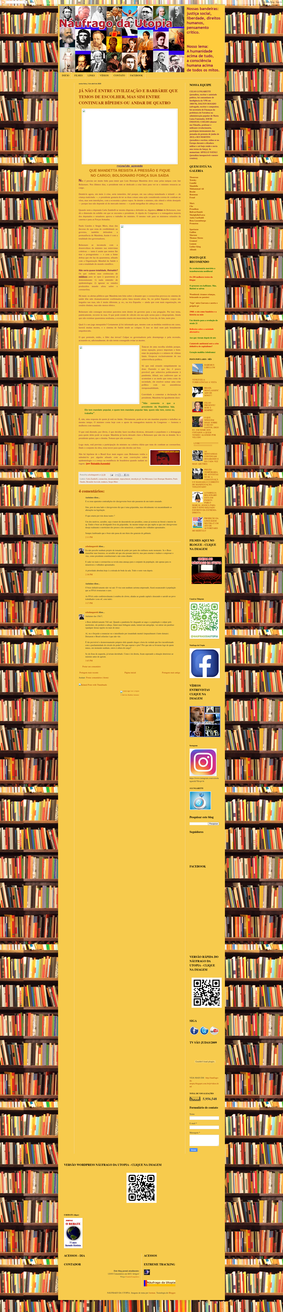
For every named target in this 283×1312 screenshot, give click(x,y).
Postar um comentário (91, 666)
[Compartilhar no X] (122, 474)
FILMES (78, 75)
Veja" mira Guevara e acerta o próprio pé (204, 304)
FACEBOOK (136, 75)
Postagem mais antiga (171, 672)
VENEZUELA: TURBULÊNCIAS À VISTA (204, 380)
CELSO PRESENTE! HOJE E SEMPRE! (209, 406)
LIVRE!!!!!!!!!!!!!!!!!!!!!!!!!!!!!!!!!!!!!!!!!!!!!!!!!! (206, 444)
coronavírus (103, 479)
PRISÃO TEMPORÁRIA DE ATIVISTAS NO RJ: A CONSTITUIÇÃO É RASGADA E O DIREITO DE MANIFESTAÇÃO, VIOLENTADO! (205, 478)
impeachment (125, 479)
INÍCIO (65, 75)
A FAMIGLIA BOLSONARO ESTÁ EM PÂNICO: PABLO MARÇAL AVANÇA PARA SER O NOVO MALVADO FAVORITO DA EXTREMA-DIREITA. (204, 502)
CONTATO (119, 75)
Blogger (172, 1292)
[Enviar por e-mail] (116, 474)
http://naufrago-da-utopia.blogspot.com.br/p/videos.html (204, 1082)
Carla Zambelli (92, 479)
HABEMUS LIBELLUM (209, 366)
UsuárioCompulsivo (132, 1277)
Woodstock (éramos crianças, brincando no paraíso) (202, 296)
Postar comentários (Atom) (97, 677)
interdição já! (136, 479)
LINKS (91, 75)
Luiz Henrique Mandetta (163, 479)
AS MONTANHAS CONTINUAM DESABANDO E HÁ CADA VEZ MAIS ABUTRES (205, 457)
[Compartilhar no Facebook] (125, 474)
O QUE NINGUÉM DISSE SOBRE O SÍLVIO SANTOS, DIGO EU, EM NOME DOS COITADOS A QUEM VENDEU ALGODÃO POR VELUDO (205, 427)
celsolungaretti (91, 546)
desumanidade (113, 479)
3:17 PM (89, 603)
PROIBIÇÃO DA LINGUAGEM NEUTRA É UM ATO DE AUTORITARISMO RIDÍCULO (205, 524)
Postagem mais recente (88, 672)
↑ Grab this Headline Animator (129, 695)
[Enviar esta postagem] (111, 474)
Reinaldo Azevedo (93, 482)
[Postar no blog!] (119, 474)
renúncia (104, 482)
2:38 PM (89, 574)
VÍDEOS (104, 75)
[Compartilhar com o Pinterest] (127, 474)
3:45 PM (89, 660)
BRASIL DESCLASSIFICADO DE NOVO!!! (211, 391)
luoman (152, 1292)
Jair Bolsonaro (147, 479)
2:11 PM (89, 537)
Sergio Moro (113, 482)
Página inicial (130, 672)
